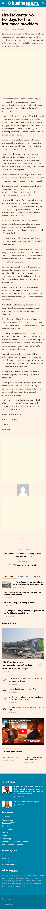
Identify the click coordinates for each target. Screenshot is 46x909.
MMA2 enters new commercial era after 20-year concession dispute (28, 583)
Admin (6, 29)
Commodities (7, 829)
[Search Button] (43, 3)
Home (4, 11)
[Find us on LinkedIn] (9, 899)
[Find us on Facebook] (2, 899)
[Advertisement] (23, 73)
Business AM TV (8, 823)
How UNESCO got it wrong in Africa (19, 603)
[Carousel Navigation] (40, 752)
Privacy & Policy (8, 865)
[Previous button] (39, 752)
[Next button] (42, 752)
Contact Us (6, 861)
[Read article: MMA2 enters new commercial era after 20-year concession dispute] (23, 643)
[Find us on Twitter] (5, 899)
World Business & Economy (12, 845)
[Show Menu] (3, 3)
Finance (5, 832)
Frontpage (6, 817)
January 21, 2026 (18, 29)
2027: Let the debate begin (26, 802)
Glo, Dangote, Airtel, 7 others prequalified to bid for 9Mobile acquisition (24, 612)
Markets (5, 835)
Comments (6, 826)
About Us (5, 858)
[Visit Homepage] (23, 3)
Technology (6, 839)
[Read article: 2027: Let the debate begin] (7, 804)
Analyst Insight (12, 11)
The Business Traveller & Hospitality (16, 842)
